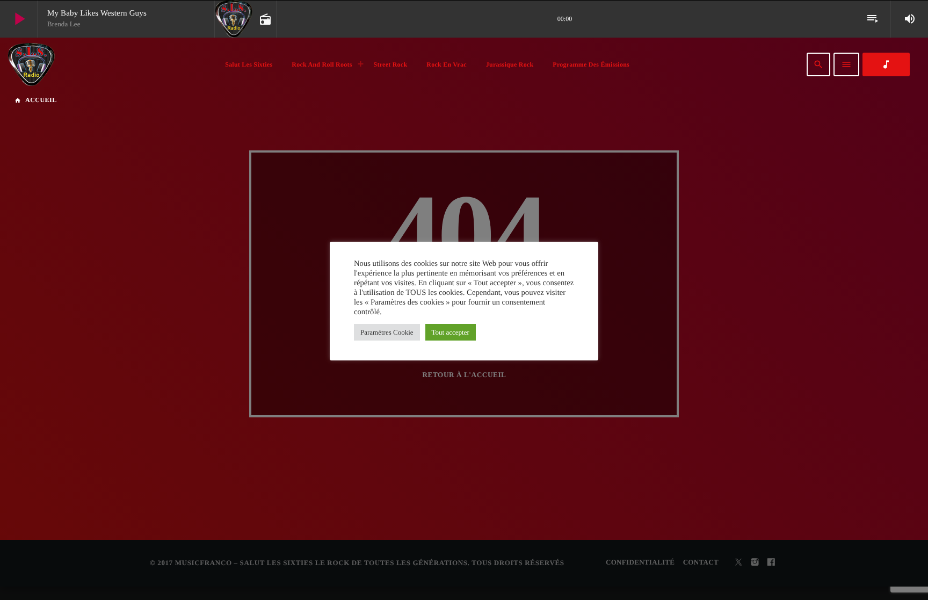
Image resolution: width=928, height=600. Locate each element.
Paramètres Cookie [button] (387, 332)
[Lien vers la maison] (31, 64)
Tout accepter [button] (450, 332)
